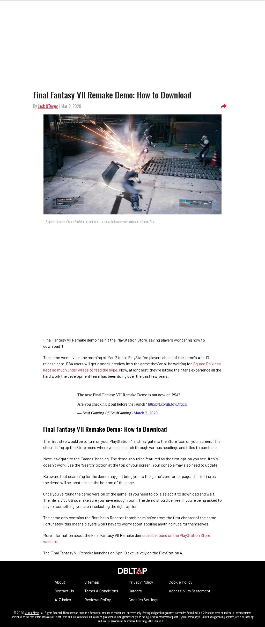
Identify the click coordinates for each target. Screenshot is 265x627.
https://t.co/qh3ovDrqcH (168, 404)
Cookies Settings (143, 599)
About (60, 581)
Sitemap (91, 581)
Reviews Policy (97, 599)
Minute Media (32, 613)
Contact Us (64, 590)
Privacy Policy (141, 581)
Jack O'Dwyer (48, 106)
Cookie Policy (180, 581)
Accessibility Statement (189, 590)
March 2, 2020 (146, 413)
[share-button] (223, 106)
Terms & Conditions (101, 590)
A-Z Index (63, 599)
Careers (135, 590)
